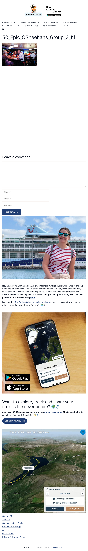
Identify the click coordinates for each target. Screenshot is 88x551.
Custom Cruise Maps (11, 526)
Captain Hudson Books (12, 523)
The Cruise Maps (70, 22)
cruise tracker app (53, 412)
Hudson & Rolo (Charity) (28, 26)
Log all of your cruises (15, 421)
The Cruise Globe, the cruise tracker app (33, 302)
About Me (64, 26)
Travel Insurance (49, 26)
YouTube (6, 519)
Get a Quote (8, 533)
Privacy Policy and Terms (13, 537)
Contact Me (7, 516)
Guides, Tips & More (28, 22)
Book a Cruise (8, 26)
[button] (3, 29)
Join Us (5, 530)
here (32, 297)
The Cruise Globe (51, 22)
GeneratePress (58, 547)
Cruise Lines (7, 22)
